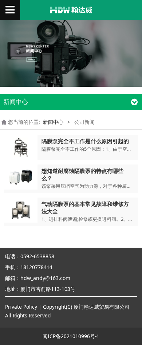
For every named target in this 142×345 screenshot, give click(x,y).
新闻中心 (53, 121)
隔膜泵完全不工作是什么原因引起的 (85, 141)
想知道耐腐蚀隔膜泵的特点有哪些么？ (82, 174)
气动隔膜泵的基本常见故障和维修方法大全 (85, 207)
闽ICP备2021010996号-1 (71, 336)
